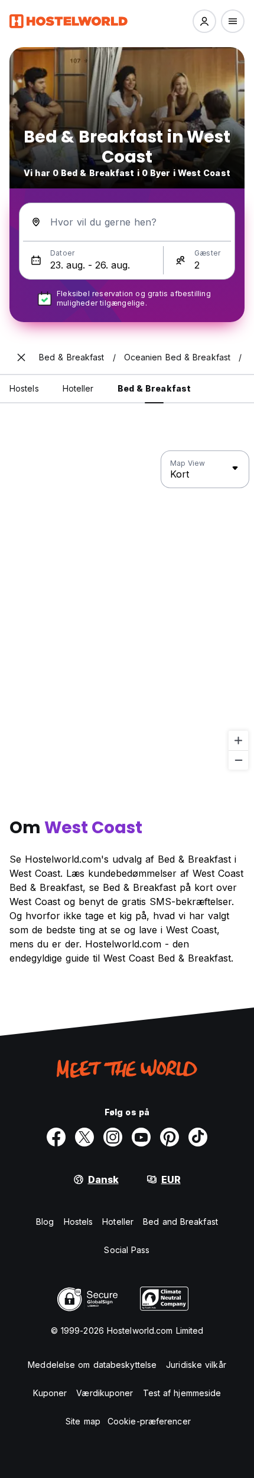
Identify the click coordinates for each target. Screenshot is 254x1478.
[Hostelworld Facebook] (56, 1137)
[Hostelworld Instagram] (112, 1137)
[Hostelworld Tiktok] (197, 1137)
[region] (127, 611)
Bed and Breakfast (180, 1222)
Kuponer (50, 1393)
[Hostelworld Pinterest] (169, 1137)
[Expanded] (21, 357)
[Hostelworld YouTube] (141, 1137)
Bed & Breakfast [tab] (154, 388)
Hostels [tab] (24, 388)
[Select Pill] (204, 21)
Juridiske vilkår (196, 1365)
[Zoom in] (238, 740)
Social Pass (126, 1250)
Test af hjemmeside (182, 1393)
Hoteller (117, 1222)
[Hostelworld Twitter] (84, 1137)
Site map (83, 1421)
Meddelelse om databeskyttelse (92, 1365)
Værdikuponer (104, 1393)
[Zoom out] (238, 760)
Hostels (78, 1222)
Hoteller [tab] (78, 388)
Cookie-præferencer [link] (149, 1421)
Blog (45, 1222)
